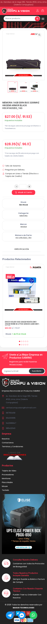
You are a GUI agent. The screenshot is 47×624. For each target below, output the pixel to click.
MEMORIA (23, 216)
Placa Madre (7, 482)
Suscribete (36, 371)
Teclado (5, 490)
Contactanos (8, 442)
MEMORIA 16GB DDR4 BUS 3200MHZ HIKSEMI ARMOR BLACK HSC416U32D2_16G (20, 105)
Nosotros (6, 439)
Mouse (5, 486)
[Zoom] (39, 35)
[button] (20, 341)
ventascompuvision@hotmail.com (21, 407)
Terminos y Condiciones (12, 446)
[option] (12, 87)
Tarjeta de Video (9, 470)
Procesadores (8, 474)
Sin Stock (23, 205)
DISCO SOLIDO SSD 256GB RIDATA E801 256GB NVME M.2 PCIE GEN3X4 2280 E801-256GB (22, 324)
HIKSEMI (23, 227)
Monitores (6, 478)
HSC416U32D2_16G (23, 238)
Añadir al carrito (25, 192)
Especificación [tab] (22, 249)
